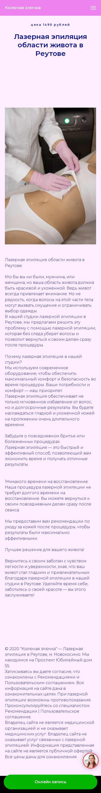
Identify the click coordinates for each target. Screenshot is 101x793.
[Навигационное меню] (93, 8)
